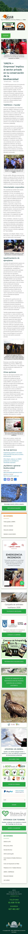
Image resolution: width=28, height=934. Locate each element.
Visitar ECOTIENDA (14, 784)
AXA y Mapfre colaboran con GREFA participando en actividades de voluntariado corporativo (12, 460)
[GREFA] (13, 17)
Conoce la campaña (14, 634)
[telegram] (25, 8)
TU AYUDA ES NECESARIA (14, 611)
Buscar (5, 35)
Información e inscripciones (14, 661)
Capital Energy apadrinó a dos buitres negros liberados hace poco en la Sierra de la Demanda (13, 454)
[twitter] (10, 4)
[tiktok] (17, 4)
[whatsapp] (21, 8)
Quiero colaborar (14, 828)
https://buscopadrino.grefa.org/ (11, 476)
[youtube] (21, 4)
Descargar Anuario (14, 508)
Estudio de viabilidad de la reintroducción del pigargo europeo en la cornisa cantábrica (14, 682)
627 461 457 (14, 909)
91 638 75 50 (14, 902)
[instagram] (13, 4)
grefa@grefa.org (14, 896)
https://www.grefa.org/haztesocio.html (13, 472)
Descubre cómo (14, 759)
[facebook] (6, 4)
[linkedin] (25, 4)
